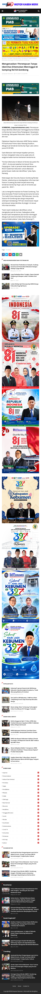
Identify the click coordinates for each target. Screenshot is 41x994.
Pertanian (21, 836)
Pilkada (21, 793)
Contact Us (26, 986)
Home (14, 986)
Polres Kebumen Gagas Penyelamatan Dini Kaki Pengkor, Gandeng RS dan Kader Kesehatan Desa (24, 890)
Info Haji (21, 839)
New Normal (21, 803)
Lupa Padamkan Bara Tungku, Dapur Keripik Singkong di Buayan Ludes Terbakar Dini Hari (25, 276)
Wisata (21, 819)
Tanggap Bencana (21, 813)
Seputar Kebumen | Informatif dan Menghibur (25, 991)
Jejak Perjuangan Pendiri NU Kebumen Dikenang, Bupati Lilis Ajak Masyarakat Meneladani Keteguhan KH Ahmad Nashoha (24, 942)
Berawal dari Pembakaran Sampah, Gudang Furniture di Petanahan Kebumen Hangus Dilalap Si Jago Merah (24, 266)
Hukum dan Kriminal (21, 779)
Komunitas (21, 833)
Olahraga (21, 799)
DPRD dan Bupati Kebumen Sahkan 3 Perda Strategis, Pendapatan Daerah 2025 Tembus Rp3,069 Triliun (25, 740)
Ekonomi (21, 806)
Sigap (21, 786)
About (19, 986)
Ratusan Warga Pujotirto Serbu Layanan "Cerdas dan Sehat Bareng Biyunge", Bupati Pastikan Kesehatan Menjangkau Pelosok (25, 909)
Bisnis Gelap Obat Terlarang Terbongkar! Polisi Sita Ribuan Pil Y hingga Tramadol (24, 708)
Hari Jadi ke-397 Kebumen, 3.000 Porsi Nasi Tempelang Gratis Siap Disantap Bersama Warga (24, 699)
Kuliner (21, 843)
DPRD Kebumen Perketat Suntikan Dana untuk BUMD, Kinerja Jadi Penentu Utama (24, 731)
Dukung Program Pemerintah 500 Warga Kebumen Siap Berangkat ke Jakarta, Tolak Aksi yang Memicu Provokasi (24, 690)
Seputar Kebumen (8, 73)
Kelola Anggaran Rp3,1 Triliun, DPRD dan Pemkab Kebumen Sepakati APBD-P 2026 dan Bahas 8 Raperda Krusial (25, 723)
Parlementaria (21, 826)
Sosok (21, 816)
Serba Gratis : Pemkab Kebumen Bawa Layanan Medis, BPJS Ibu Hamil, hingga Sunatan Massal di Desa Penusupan (23, 900)
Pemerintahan (21, 776)
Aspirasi (21, 773)
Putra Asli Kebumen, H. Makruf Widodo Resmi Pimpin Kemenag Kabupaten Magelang (23, 933)
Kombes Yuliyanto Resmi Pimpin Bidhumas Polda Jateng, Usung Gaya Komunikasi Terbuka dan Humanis (24, 923)
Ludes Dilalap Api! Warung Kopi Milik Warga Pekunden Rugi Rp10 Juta (24, 285)
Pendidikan (21, 789)
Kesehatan (21, 823)
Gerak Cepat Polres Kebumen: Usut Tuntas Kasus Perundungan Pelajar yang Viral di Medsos (24, 863)
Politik (21, 796)
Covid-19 (21, 829)
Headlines (21, 809)
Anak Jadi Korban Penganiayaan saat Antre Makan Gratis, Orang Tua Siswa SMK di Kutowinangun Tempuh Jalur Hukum (24, 854)
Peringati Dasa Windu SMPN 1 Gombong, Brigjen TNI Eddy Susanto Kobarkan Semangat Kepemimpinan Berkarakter (24, 873)
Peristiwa (10, 58)
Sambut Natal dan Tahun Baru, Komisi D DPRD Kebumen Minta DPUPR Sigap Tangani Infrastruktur (25, 759)
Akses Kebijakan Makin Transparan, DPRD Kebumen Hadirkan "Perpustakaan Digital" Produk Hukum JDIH (24, 750)
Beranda (4, 58)
